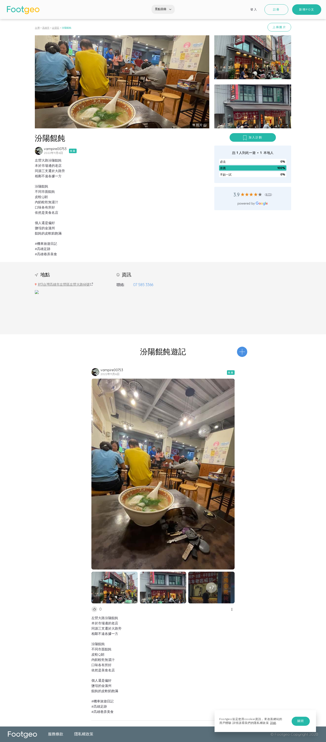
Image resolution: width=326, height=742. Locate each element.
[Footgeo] (23, 10)
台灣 (37, 27)
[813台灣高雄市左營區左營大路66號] (37, 291)
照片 (198, 125)
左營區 (55, 27)
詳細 (273, 723)
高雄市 (45, 27)
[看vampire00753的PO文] (39, 151)
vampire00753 (55, 149)
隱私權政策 (83, 734)
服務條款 (55, 734)
